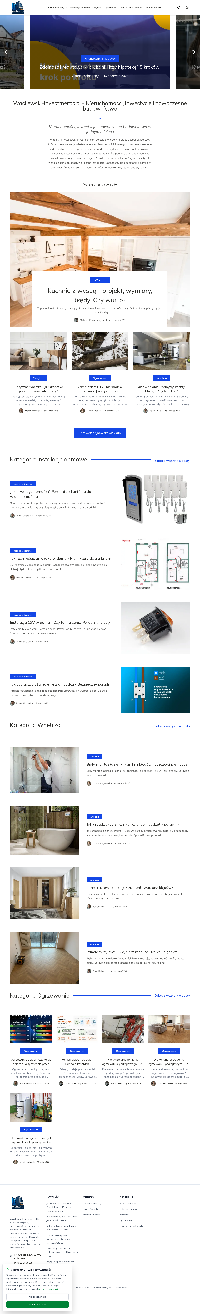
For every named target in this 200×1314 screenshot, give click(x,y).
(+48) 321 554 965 (23, 1262)
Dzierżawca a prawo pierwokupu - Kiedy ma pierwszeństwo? (58, 1239)
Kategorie (126, 1196)
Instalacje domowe (80, 7)
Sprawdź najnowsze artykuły (100, 433)
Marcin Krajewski (91, 1214)
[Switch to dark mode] (187, 7)
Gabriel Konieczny (92, 1203)
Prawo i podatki (153, 7)
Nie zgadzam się (37, 1296)
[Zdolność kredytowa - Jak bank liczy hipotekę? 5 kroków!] (100, 52)
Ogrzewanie (110, 7)
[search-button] (179, 7)
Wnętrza (96, 7)
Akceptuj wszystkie (37, 1304)
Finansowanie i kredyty (130, 7)
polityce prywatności (48, 1289)
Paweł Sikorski (90, 1209)
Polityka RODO (82, 1287)
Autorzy (88, 1196)
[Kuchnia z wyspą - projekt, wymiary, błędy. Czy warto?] (100, 260)
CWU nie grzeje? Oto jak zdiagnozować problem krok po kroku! (63, 1252)
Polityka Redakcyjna (102, 1287)
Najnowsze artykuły (58, 7)
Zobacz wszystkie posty (172, 461)
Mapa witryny (121, 1287)
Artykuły (53, 1196)
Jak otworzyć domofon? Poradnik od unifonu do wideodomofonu (59, 1207)
